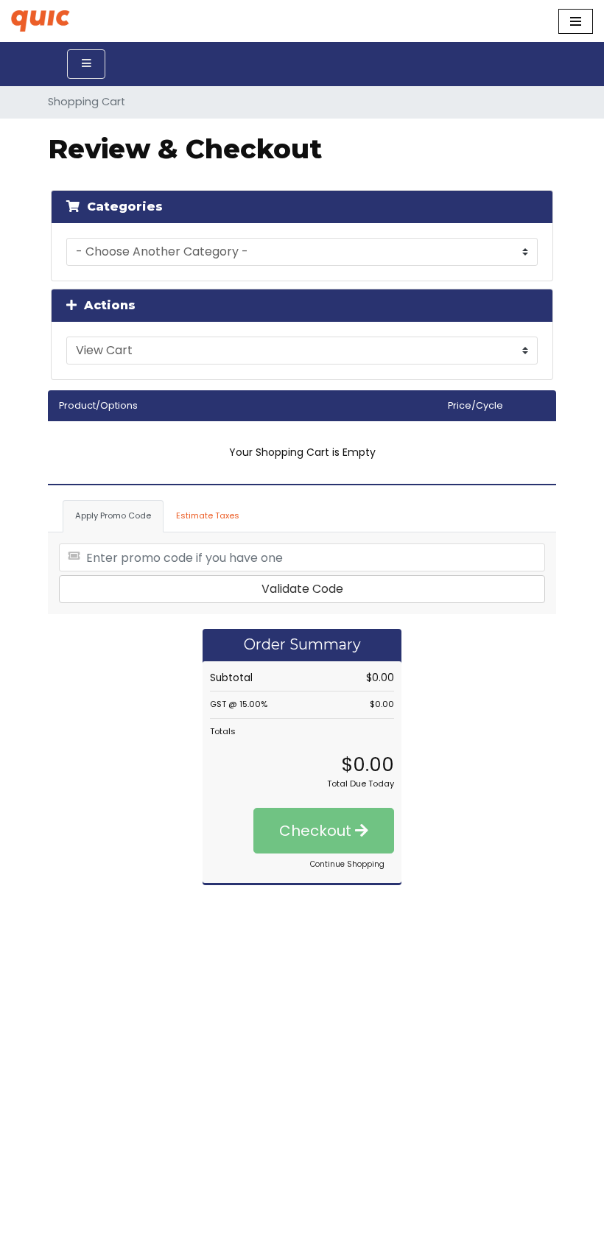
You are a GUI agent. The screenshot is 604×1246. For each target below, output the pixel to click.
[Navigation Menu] (575, 21)
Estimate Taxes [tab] (207, 515)
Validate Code (302, 588)
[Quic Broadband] (44, 21)
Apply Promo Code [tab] (113, 515)
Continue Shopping (347, 864)
